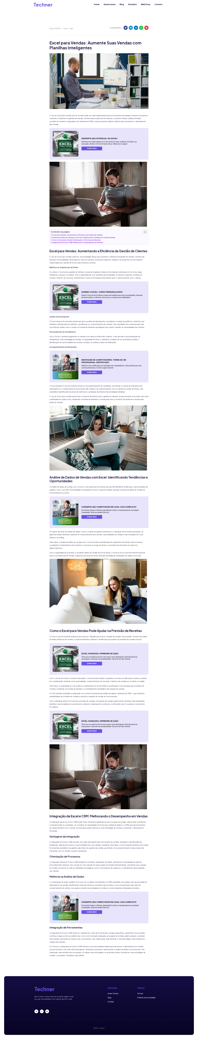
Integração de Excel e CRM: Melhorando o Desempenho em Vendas (77, 242)
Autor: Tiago (68, 28)
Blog (122, 4)
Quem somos (110, 4)
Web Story (145, 4)
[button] (126, 28)
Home (96, 4)
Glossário (132, 4)
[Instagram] (42, 1011)
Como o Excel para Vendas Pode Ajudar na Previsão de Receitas (76, 240)
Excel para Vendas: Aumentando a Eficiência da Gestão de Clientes (77, 235)
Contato (158, 4)
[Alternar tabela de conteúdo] (144, 232)
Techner (43, 4)
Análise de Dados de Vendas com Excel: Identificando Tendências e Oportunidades (83, 238)
